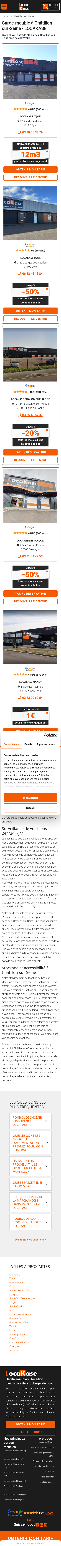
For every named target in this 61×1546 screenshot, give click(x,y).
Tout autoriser (30, 797)
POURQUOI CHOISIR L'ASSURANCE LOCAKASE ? (27, 1121)
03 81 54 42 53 (32, 556)
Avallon (13, 1310)
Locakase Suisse (46, 1482)
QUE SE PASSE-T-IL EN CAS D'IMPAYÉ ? (28, 1184)
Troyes (13, 1302)
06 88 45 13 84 (32, 274)
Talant (12, 1326)
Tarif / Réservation (30, 452)
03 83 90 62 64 (32, 698)
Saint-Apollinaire (18, 1334)
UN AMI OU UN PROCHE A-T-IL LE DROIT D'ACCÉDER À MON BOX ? (27, 1166)
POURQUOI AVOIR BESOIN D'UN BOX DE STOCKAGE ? (28, 1222)
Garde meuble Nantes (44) (15, 1481)
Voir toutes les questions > (30, 1239)
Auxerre (13, 1350)
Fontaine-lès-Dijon (19, 1322)
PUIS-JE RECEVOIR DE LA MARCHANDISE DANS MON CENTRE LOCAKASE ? (28, 1202)
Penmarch (15, 1318)
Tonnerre (14, 1278)
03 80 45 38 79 (32, 132)
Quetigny (14, 1346)
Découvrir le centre (30, 177)
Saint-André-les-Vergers (22, 1298)
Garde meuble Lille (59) (14, 1500)
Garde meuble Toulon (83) (15, 1494)
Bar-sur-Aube (16, 1282)
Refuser (30, 808)
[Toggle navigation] (4, 7)
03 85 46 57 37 (32, 415)
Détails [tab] (28, 744)
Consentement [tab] (12, 744)
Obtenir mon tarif (30, 169)
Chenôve (14, 1338)
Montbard (14, 1274)
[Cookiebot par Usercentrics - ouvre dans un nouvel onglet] (43, 736)
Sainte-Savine (16, 1306)
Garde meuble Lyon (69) (14, 1459)
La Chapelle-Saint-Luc (21, 1314)
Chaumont (15, 1286)
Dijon (12, 1330)
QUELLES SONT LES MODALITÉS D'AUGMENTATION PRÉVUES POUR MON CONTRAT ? (28, 1142)
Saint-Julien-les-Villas (20, 1290)
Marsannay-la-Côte (19, 1342)
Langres (13, 1294)
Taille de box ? (30, 1432)
